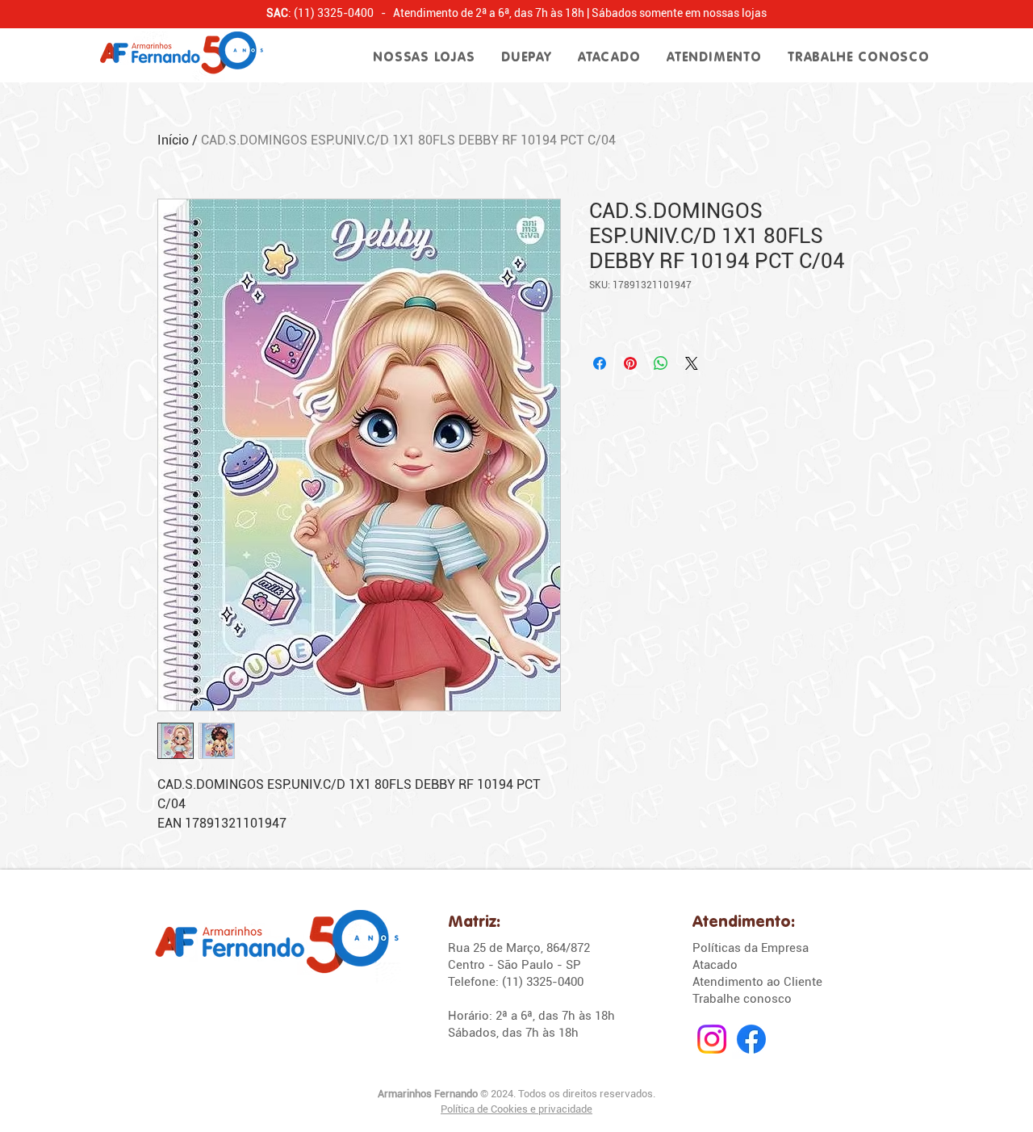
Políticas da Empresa (750, 948)
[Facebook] (751, 1039)
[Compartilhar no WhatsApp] (661, 363)
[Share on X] (691, 363)
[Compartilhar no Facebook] (599, 363)
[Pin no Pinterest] (630, 363)
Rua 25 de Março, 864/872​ (519, 948)
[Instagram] (711, 1039)
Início (173, 140)
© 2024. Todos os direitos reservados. (516, 1094)
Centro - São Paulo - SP (514, 965)
